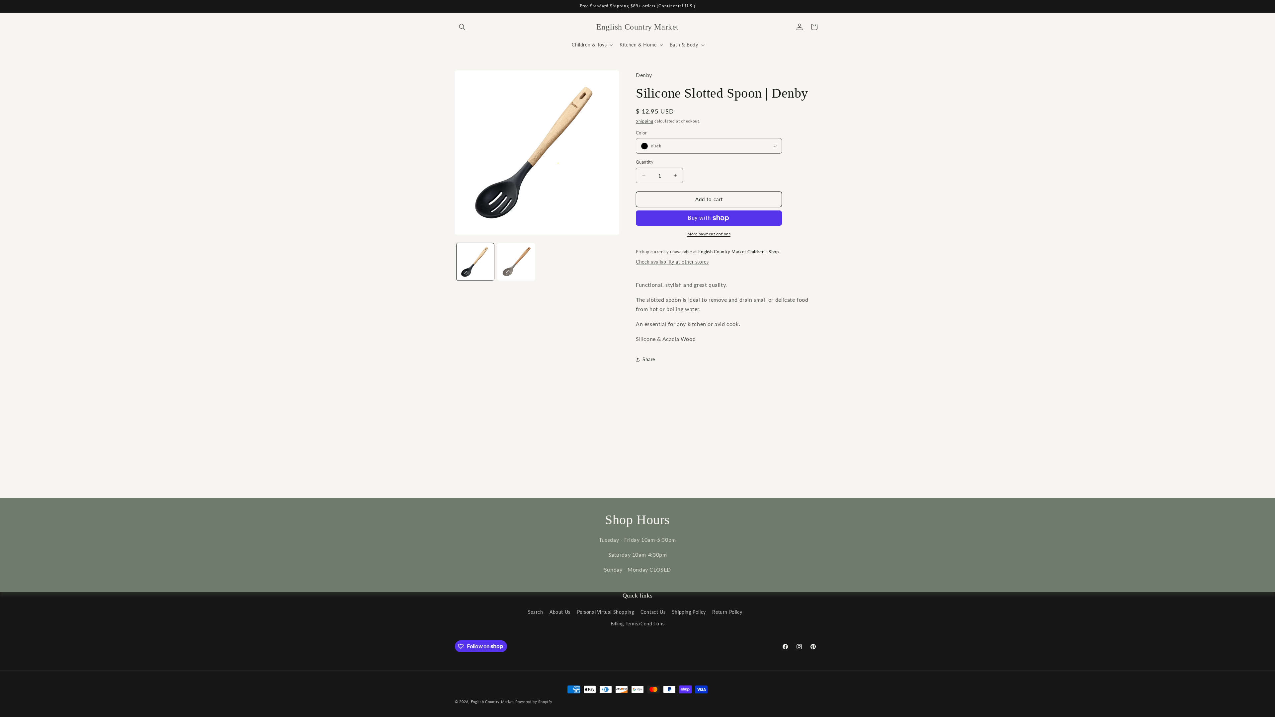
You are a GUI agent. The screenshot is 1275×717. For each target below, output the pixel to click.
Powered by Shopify (533, 701)
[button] (462, 27)
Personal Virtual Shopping (605, 612)
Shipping (644, 121)
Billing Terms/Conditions (637, 623)
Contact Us (652, 612)
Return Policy (727, 612)
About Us (560, 612)
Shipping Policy (689, 612)
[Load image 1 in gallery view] (475, 261)
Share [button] (648, 359)
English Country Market (492, 701)
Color (641, 132)
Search (535, 612)
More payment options (708, 233)
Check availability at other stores (672, 262)
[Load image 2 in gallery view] (516, 261)
